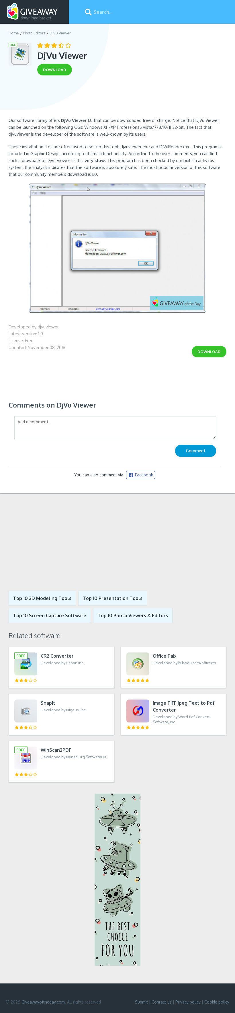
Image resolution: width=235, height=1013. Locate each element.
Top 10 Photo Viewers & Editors (133, 615)
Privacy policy (188, 1002)
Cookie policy (216, 1002)
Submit (141, 1002)
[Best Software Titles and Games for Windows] (117, 542)
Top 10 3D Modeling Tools (42, 598)
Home (14, 33)
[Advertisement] (117, 98)
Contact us (162, 1002)
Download (209, 351)
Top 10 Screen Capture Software (49, 615)
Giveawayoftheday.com (43, 1002)
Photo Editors (34, 33)
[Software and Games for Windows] (32, 11)
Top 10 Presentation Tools (112, 598)
